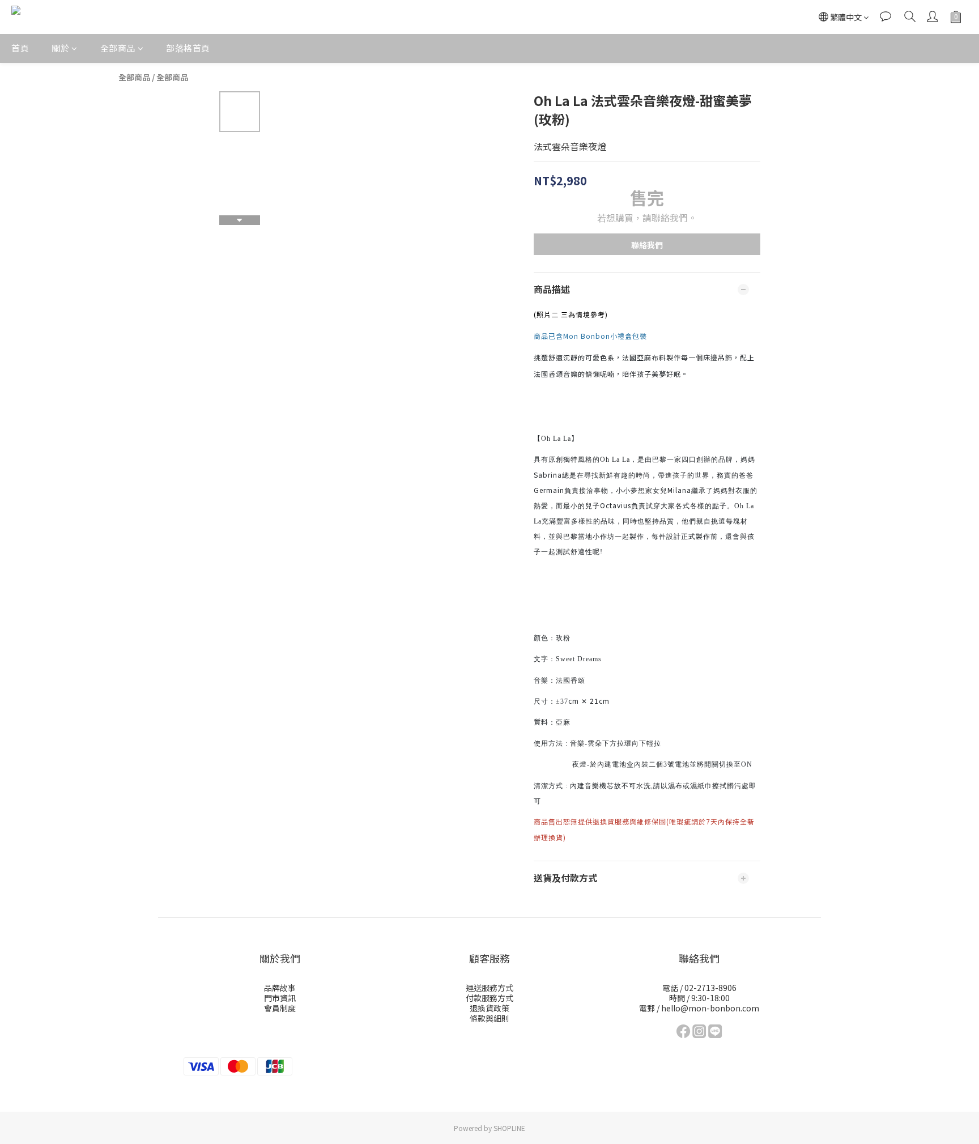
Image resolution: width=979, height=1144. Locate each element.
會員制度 (280, 1008)
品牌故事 (280, 987)
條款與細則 (489, 1018)
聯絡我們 (647, 244)
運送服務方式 (489, 987)
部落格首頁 (188, 48)
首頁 (20, 48)
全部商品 (117, 48)
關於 (60, 48)
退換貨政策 (489, 1008)
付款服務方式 (489, 997)
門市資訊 (280, 997)
